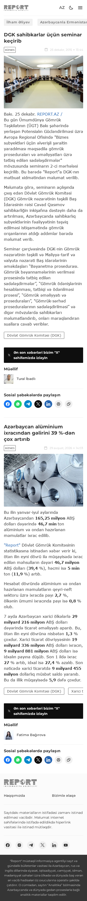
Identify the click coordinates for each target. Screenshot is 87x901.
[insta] (19, 845)
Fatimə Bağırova (31, 735)
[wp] (18, 404)
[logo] (16, 8)
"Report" (12, 545)
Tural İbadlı (26, 379)
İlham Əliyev (18, 22)
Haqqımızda (14, 795)
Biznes (9, 50)
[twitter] (38, 404)
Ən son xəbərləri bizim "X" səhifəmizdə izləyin (37, 355)
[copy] (68, 404)
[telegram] (28, 404)
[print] (58, 404)
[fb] (8, 404)
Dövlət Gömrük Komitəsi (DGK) (34, 335)
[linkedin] (48, 404)
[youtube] (66, 845)
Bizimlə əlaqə (64, 795)
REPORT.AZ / (49, 114)
